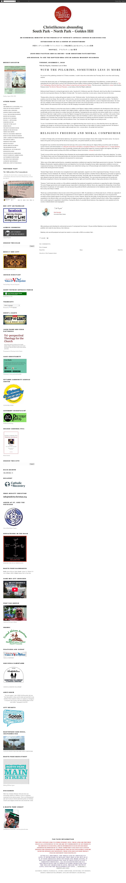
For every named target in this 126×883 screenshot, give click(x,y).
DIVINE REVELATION (8, 151)
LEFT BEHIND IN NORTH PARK (11, 157)
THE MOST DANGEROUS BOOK (11, 128)
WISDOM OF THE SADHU (9, 141)
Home (81, 250)
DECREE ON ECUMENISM (9, 118)
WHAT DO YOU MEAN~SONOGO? (11, 108)
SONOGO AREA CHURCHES (10, 110)
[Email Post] (47, 238)
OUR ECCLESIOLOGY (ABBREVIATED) (13, 155)
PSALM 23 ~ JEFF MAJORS (10, 120)
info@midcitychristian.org (15, 497)
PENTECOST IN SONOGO (9, 116)
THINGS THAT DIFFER (8, 132)
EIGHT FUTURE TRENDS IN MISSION (12, 135)
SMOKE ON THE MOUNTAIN (10, 130)
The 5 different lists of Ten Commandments (15, 172)
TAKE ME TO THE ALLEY (9, 124)
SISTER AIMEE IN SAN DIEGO (10, 145)
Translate (14, 307)
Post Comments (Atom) (51, 253)
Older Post (120, 250)
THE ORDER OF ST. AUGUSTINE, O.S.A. (13, 106)
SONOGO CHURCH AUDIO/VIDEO (11, 112)
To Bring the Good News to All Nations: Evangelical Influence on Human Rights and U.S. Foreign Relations (91, 146)
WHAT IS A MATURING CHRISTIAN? (12, 134)
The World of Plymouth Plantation (58, 87)
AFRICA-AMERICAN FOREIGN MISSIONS (13, 137)
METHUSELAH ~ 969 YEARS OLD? (12, 149)
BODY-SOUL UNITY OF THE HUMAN (12, 163)
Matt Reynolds (57, 212)
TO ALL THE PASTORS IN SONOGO (12, 114)
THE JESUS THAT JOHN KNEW (10, 159)
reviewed (91, 150)
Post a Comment (43, 247)
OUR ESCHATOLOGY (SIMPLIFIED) (12, 153)
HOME (5, 104)
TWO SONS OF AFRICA (9, 139)
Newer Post (42, 250)
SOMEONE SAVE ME (8, 122)
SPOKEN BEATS (7, 126)
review (111, 85)
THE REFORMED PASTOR (9, 147)
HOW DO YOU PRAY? (8, 143)
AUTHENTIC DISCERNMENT (10, 161)
